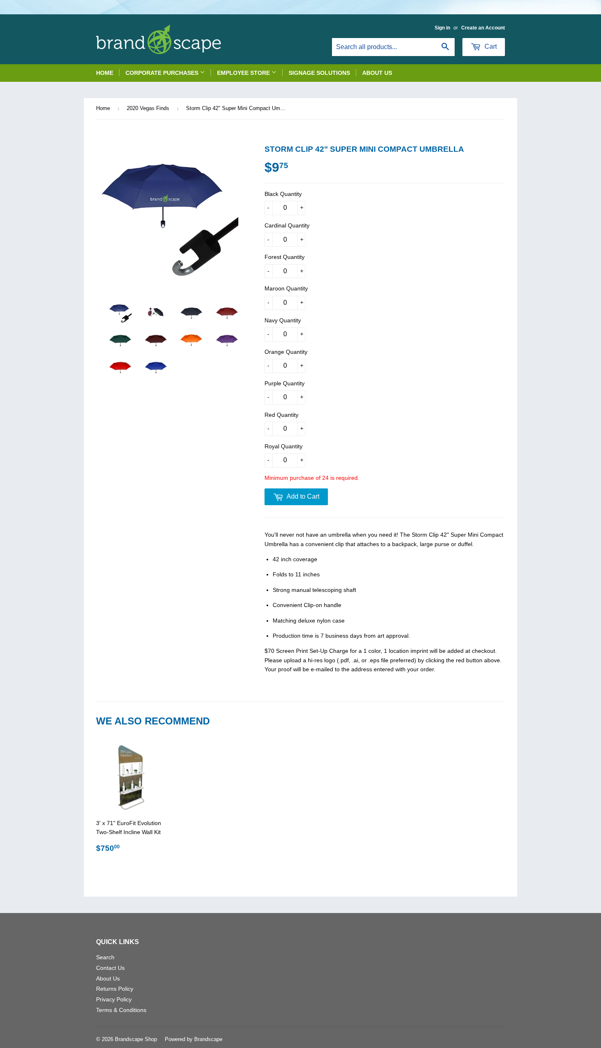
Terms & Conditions (121, 1010)
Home (104, 73)
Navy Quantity (283, 320)
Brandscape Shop (136, 1039)
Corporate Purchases (163, 73)
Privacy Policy (114, 999)
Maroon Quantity (286, 288)
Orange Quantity (286, 352)
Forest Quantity (285, 257)
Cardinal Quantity (287, 225)
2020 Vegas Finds (148, 108)
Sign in (442, 28)
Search (105, 957)
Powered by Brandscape (193, 1039)
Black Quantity (283, 194)
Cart (490, 46)
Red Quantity (281, 415)
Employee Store (244, 73)
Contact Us (110, 968)
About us (377, 73)
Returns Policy (114, 988)
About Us (108, 978)
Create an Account (483, 28)
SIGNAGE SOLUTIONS (319, 73)
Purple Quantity (285, 383)
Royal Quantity (284, 446)
